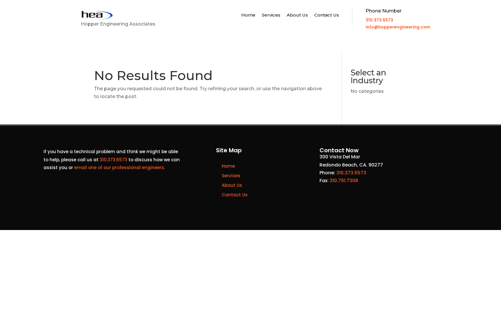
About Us (297, 15)
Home (248, 15)
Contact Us (326, 15)
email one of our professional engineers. (119, 167)
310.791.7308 (344, 180)
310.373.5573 (379, 20)
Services (271, 15)
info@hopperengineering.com (398, 27)
